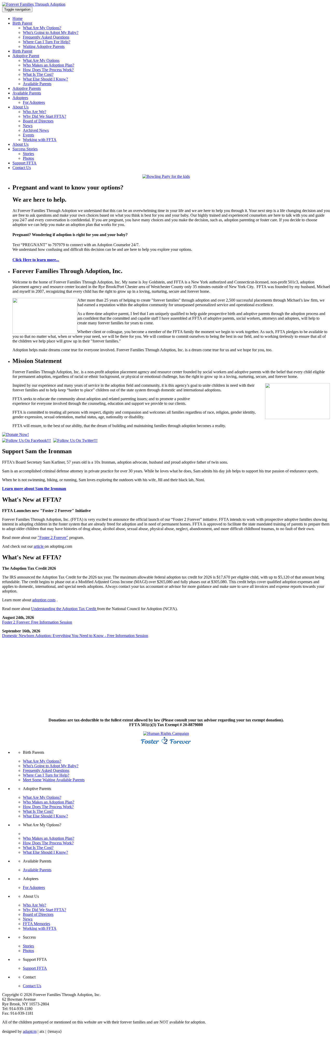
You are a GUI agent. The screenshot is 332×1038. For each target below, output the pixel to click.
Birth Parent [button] (22, 23)
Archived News (36, 130)
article (39, 546)
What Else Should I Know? (45, 79)
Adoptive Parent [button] (25, 56)
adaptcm (30, 1031)
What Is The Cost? (38, 74)
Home (17, 18)
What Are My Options (41, 60)
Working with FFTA (40, 139)
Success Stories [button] (25, 149)
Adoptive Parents (26, 88)
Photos (28, 158)
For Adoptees (34, 102)
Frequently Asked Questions (46, 37)
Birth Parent (22, 51)
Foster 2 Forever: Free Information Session (37, 622)
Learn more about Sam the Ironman (34, 488)
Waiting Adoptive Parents (44, 46)
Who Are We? (34, 111)
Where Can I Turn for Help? (46, 775)
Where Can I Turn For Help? (46, 42)
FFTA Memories (36, 924)
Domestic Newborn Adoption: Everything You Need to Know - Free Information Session (75, 635)
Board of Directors (38, 121)
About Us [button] (20, 107)
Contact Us (21, 167)
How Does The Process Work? (48, 70)
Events (28, 135)
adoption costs (44, 600)
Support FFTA (24, 163)
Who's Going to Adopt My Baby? (50, 32)
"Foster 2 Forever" (53, 537)
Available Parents (37, 84)
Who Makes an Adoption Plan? (48, 65)
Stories (28, 153)
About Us (20, 144)
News (27, 125)
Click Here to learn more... (35, 260)
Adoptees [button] (20, 98)
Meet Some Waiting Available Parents (54, 780)
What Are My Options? (42, 28)
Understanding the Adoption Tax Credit (64, 608)
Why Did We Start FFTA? (44, 116)
